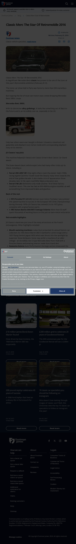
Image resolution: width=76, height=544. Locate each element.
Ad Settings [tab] (47, 257)
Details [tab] (28, 257)
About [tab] (66, 257)
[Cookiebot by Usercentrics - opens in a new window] (65, 251)
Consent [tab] (10, 257)
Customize (37, 291)
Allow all (62, 291)
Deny (14, 291)
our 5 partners (13, 267)
